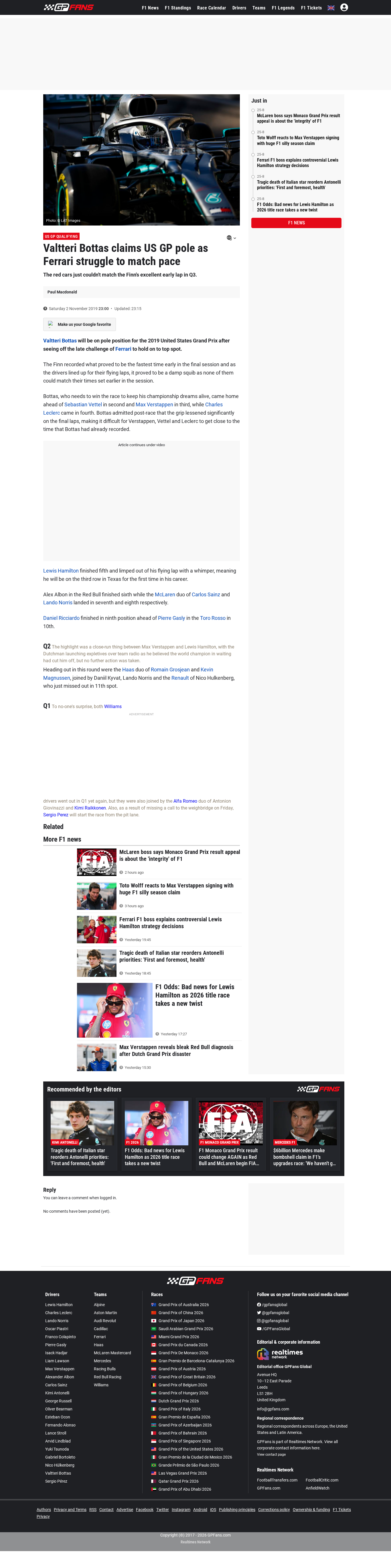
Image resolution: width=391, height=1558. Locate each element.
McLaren (165, 594)
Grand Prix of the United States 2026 (191, 1449)
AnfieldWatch (317, 1488)
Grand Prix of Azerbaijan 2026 (185, 1425)
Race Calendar (211, 8)
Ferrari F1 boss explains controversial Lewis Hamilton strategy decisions (297, 162)
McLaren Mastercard (112, 1353)
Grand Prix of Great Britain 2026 (187, 1377)
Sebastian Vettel (83, 404)
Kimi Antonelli (57, 1393)
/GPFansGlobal (276, 1328)
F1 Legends (283, 8)
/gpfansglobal (274, 1304)
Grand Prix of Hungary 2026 (183, 1393)
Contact (106, 1509)
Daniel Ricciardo (61, 618)
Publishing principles (237, 1509)
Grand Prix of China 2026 (181, 1312)
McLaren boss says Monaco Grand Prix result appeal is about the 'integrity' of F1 (298, 118)
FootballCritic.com (322, 1480)
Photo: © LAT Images (63, 220)
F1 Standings (178, 8)
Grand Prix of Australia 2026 (184, 1304)
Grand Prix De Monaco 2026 (183, 1353)
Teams (259, 8)
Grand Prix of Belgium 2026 (183, 1385)
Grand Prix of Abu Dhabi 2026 (185, 1489)
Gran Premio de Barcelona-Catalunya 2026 (196, 1361)
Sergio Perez (55, 815)
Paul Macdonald (62, 292)
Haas (128, 670)
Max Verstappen (154, 404)
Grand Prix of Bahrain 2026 (183, 1433)
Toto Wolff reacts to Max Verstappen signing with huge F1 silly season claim (298, 140)
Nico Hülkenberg (59, 1465)
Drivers (239, 8)
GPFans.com (268, 1488)
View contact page (271, 1455)
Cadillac (101, 1328)
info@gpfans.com (273, 1409)
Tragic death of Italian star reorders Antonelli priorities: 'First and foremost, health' (299, 184)
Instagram (181, 1509)
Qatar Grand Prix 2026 (179, 1481)
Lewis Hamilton (61, 571)
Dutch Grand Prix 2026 (179, 1401)
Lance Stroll (55, 1433)
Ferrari (123, 349)
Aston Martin (105, 1312)
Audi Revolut (105, 1320)
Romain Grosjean (170, 670)
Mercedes (102, 1361)
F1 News (150, 8)
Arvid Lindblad (58, 1441)
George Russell (58, 1401)
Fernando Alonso (60, 1425)
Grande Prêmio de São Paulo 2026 (189, 1465)
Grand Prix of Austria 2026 (182, 1369)
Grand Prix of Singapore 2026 (185, 1441)
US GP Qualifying (61, 236)
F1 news (296, 223)
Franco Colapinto (60, 1336)
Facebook (144, 1509)
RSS (92, 1509)
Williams (113, 706)
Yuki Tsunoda (57, 1449)
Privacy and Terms (70, 1509)
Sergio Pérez (56, 1481)
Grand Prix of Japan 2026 (181, 1320)
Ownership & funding (311, 1509)
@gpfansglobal (275, 1312)
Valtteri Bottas (60, 341)
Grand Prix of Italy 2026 (180, 1409)
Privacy (43, 1516)
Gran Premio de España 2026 (184, 1417)
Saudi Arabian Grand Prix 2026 (186, 1328)
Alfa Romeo (185, 801)
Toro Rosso (213, 618)
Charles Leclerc (58, 1312)
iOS (213, 1509)
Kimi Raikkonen (90, 808)
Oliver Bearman (58, 1409)
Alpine (99, 1304)
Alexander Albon (59, 1377)
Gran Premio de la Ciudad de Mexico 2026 (195, 1457)
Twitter (162, 1509)
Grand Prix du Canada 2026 (183, 1345)
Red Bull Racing (107, 1377)
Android (200, 1509)
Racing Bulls (105, 1369)
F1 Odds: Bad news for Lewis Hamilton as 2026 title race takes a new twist (295, 207)
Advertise (124, 1509)
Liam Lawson (57, 1361)
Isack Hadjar (56, 1353)
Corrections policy (274, 1509)
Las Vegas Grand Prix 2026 (183, 1473)
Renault (180, 678)
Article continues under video (141, 445)
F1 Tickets (311, 8)
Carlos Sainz (206, 594)
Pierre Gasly (171, 618)
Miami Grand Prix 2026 (179, 1336)
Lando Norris (57, 602)
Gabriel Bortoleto (60, 1457)
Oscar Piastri (56, 1328)
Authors (44, 1509)
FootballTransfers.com (277, 1480)
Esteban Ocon (57, 1417)
